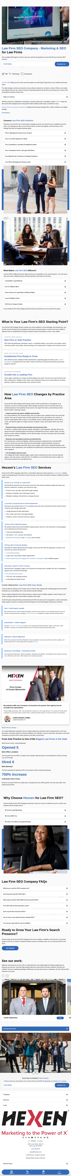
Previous (3, 975)
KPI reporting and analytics (14, 573)
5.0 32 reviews (35, 1141)
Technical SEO (9, 524)
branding (35, 641)
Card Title (35, 1053)
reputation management (37, 558)
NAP (24, 506)
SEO (5, 74)
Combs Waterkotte (34, 1000)
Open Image (35, 25)
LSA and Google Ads (31, 613)
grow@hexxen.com (35, 1152)
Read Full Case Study (9, 727)
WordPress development (13, 537)
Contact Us (61, 64)
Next (7, 975)
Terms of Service (40, 1158)
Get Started (6, 112)
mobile (16, 535)
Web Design (14, 74)
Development (26, 74)
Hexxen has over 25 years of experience (14, 107)
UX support (27, 537)
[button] (33, 683)
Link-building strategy (12, 553)
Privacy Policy (30, 1158)
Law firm (4, 82)
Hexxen (58, 101)
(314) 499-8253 (35, 1149)
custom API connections (15, 625)
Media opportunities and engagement (17, 558)
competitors (57, 473)
